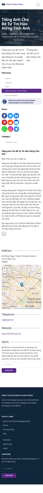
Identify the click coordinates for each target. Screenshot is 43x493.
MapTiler (21, 308)
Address (8, 78)
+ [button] (5, 267)
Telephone (8, 83)
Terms (5, 425)
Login (5, 448)
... (4, 233)
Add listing (7, 444)
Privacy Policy (8, 429)
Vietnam (13, 34)
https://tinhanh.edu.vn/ (11, 333)
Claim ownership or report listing (16, 91)
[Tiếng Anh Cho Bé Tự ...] (21, 284)
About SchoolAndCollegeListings (16, 421)
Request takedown (11, 95)
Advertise (7, 440)
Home (4, 34)
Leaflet (15, 308)
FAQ (4, 433)
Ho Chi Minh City (27, 34)
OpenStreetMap (29, 308)
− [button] (5, 271)
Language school (11, 142)
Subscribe (9, 370)
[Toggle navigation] (38, 5)
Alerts (7, 87)
